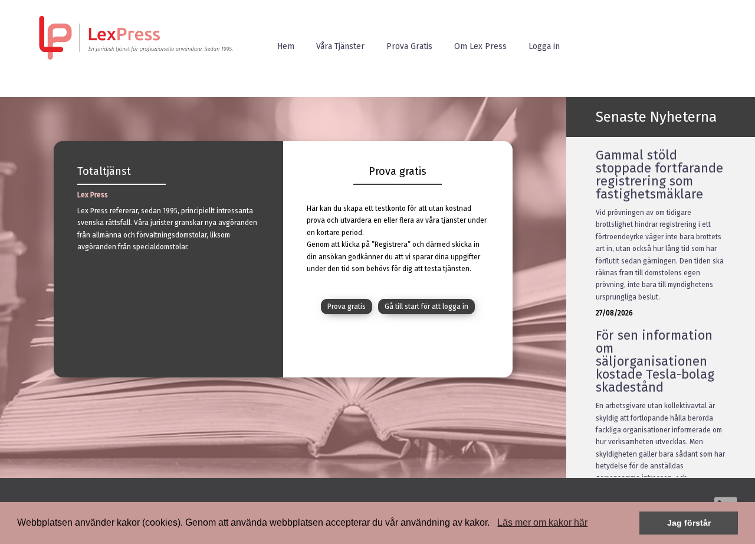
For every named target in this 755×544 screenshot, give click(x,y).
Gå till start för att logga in (426, 306)
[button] (493, 524)
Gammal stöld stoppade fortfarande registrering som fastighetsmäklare (659, 174)
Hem (285, 46)
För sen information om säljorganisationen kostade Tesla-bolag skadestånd (655, 361)
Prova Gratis (409, 46)
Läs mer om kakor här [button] (542, 522)
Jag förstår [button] (689, 522)
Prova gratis (346, 306)
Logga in (544, 46)
